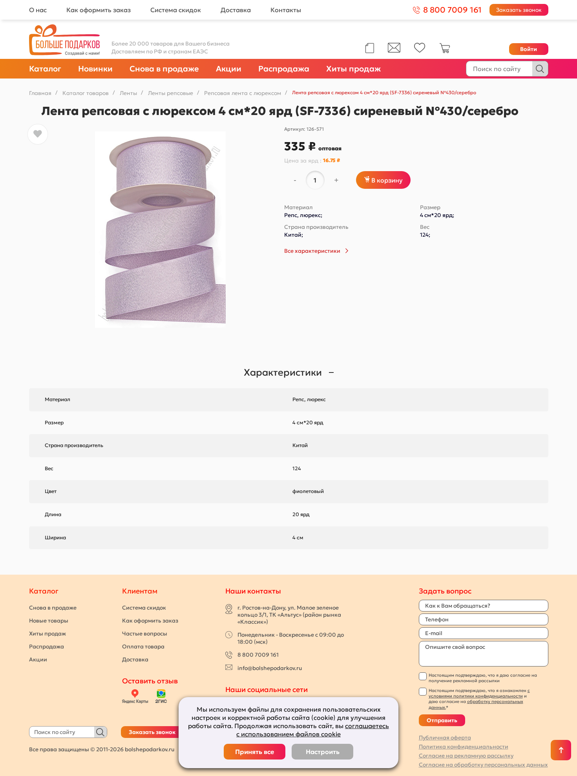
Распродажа (283, 69)
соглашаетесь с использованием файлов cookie (312, 730)
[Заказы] (369, 48)
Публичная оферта (445, 737)
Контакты (285, 10)
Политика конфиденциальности (463, 746)
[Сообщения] (394, 50)
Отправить (442, 720)
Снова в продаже (164, 69)
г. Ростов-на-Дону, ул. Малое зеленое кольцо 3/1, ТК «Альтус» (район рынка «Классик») (289, 614)
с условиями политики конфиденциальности (479, 693)
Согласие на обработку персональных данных (483, 764)
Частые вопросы (144, 633)
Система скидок (175, 10)
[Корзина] (444, 51)
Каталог (45, 69)
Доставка (236, 10)
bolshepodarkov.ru (149, 749)
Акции (228, 69)
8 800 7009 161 (258, 654)
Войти (528, 49)
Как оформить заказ (98, 10)
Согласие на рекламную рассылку (466, 755)
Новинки (95, 69)
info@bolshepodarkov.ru (269, 668)
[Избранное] (419, 50)
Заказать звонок (519, 9)
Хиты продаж (353, 69)
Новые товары (48, 620)
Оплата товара (143, 646)
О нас (38, 10)
